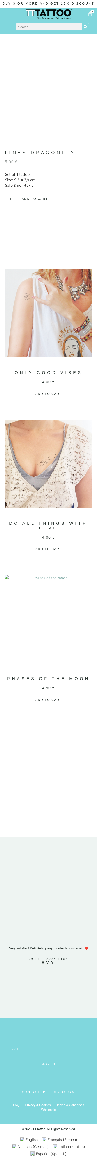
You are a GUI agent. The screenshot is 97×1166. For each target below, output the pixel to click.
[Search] (85, 26)
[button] (8, 14)
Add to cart (35, 199)
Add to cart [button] (48, 394)
